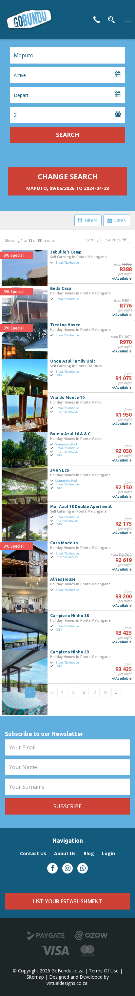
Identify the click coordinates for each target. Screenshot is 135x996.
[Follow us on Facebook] (52, 868)
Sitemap (35, 977)
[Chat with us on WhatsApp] (82, 868)
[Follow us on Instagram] (67, 868)
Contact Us (96, 19)
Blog (89, 853)
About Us (65, 853)
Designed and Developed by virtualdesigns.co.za (78, 980)
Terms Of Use (104, 971)
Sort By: (93, 239)
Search (67, 135)
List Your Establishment (67, 901)
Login (108, 853)
